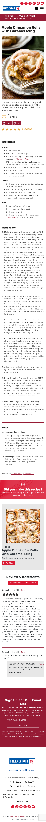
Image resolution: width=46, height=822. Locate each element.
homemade (12, 217)
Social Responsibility (15, 778)
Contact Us (29, 782)
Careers (31, 786)
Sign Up (22, 726)
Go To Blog (8, 563)
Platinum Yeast (23, 159)
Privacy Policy (15, 734)
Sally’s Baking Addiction (22, 474)
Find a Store (15, 782)
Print (7, 123)
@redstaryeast (29, 493)
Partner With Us (17, 786)
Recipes (9, 16)
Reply (23, 590)
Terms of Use (22, 801)
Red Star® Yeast (17, 816)
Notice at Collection (30, 790)
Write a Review (30, 583)
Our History (33, 778)
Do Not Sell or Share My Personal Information (18, 796)
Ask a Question (15, 583)
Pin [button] (18, 123)
